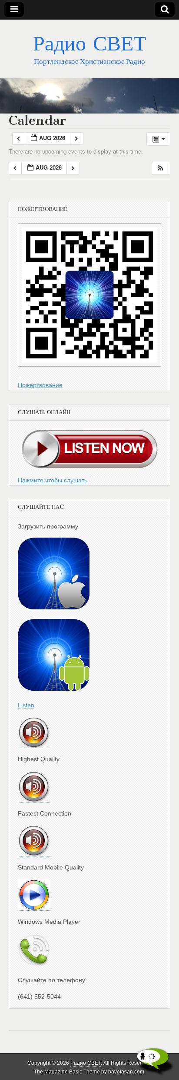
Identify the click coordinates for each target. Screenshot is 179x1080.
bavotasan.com (126, 1072)
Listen (26, 705)
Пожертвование (40, 384)
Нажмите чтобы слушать (52, 480)
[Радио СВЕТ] (89, 96)
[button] (160, 168)
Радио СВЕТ (89, 43)
